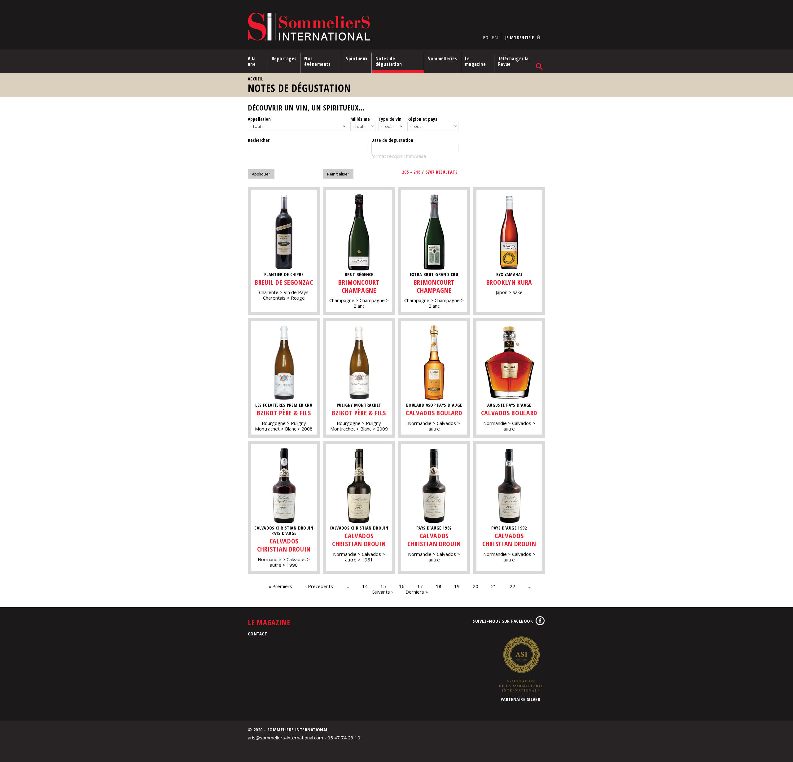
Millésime (360, 119)
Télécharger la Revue (513, 61)
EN (495, 37)
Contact (257, 633)
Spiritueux (357, 58)
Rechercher (258, 140)
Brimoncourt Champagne (358, 286)
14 (365, 586)
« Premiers (280, 586)
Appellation (259, 119)
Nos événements (317, 61)
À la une (252, 61)
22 (512, 586)
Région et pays (422, 119)
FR (486, 37)
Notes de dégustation (388, 61)
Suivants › (382, 592)
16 (402, 586)
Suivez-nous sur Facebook (503, 621)
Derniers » (416, 592)
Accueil (255, 79)
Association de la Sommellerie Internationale (520, 663)
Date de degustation (392, 140)
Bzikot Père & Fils (284, 412)
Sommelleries (442, 58)
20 (475, 586)
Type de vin (390, 119)
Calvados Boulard (434, 412)
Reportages (284, 58)
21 (494, 586)
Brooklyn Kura (509, 282)
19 (457, 586)
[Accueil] (364, 27)
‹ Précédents (319, 586)
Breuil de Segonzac (284, 282)
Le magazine (475, 61)
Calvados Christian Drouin (284, 544)
